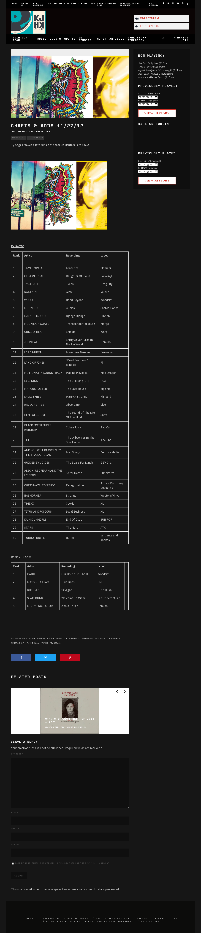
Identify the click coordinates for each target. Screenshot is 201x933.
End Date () (148, 100)
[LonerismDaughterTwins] (59, 231)
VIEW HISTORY (157, 113)
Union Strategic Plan (106, 4)
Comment (17, 754)
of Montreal (114, 638)
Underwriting (61, 3)
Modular (105, 268)
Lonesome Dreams (78, 352)
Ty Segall (55, 643)
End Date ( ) (148, 168)
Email (15, 829)
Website (16, 845)
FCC (93, 3)
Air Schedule (38, 4)
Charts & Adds (18, 138)
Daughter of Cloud (58, 638)
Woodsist (106, 300)
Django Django (75, 316)
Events (55, 39)
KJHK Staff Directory (137, 39)
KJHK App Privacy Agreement (130, 4)
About (15, 3)
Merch (101, 39)
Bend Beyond (74, 300)
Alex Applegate (20, 131)
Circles (70, 308)
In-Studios (85, 39)
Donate (75, 3)
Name (15, 813)
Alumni (85, 3)
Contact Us (25, 4)
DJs (49, 3)
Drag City (75, 638)
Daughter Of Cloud (78, 276)
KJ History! (154, 4)
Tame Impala (33, 643)
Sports (70, 39)
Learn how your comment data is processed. (91, 889)
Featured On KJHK (35, 138)
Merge (104, 324)
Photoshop (18, 643)
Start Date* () (149, 93)
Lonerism (72, 268)
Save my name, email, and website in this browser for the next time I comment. (62, 863)
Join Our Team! (20, 39)
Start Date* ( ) (149, 161)
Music (42, 39)
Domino (105, 342)
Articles (116, 39)
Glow (69, 292)
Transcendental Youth (80, 324)
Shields (70, 332)
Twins (70, 284)
